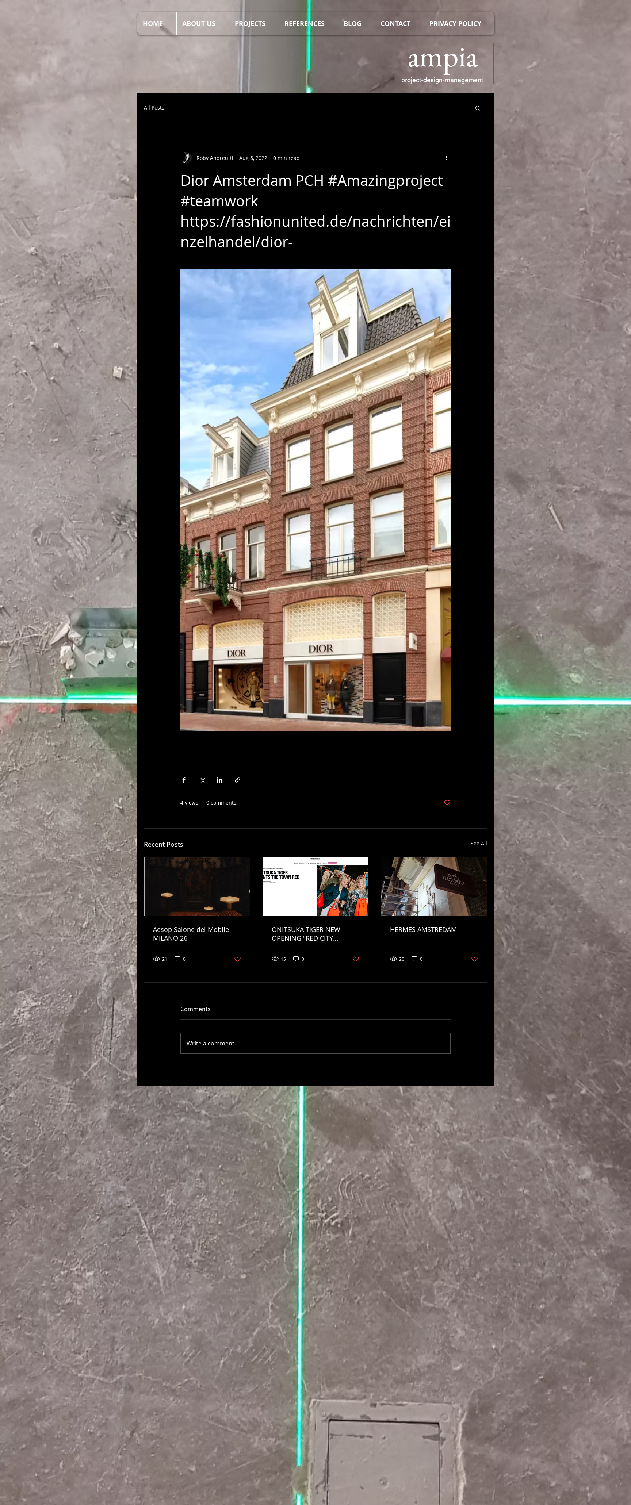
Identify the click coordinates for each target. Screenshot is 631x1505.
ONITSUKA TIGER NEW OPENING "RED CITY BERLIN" (306, 933)
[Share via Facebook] (183, 779)
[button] (477, 108)
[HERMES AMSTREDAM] (434, 886)
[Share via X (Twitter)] (201, 779)
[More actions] (446, 157)
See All (479, 843)
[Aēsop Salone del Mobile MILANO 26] (197, 886)
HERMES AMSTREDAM (423, 929)
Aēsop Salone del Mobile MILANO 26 (191, 933)
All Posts (154, 107)
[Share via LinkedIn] (219, 779)
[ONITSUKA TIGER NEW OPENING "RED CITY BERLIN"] (315, 886)
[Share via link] (237, 779)
